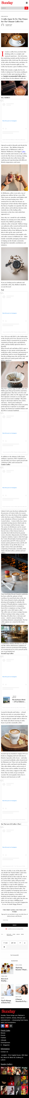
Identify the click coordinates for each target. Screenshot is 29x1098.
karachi (18, 934)
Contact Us (4, 1052)
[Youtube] (7, 1026)
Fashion (3, 1037)
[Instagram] (11, 1026)
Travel (20, 965)
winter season (9, 935)
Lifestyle (6, 16)
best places (9, 934)
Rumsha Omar (9, 24)
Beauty (17, 996)
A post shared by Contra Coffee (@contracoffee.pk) (14, 506)
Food (2, 16)
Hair (20, 996)
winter (22, 934)
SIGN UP (14, 925)
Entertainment (5, 1042)
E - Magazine (5, 1045)
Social (17, 965)
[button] (26, 2)
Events (3, 1035)
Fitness (2, 976)
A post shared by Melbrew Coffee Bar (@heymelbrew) (15, 139)
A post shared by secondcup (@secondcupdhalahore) (15, 819)
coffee (23, 151)
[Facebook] (2, 1026)
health (2, 997)
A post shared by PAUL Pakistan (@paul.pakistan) (14, 332)
